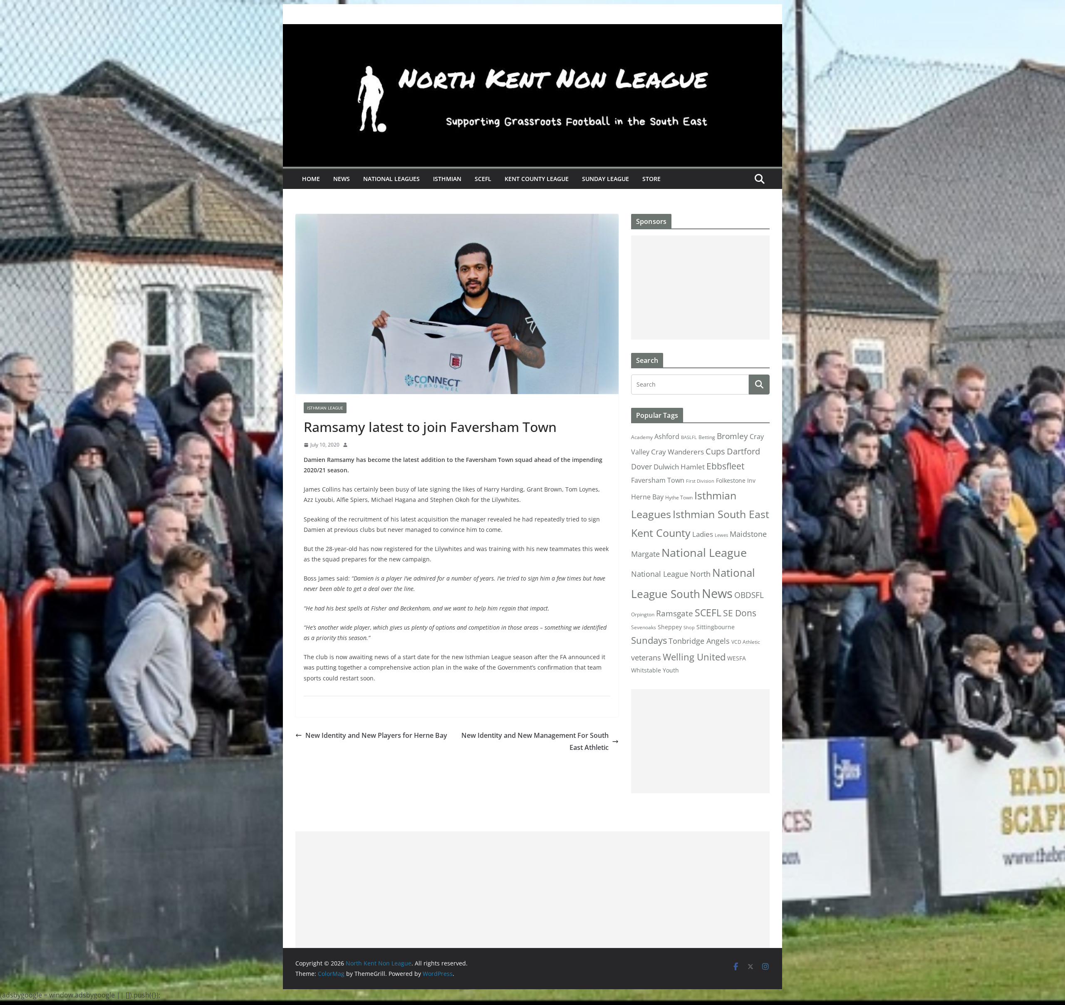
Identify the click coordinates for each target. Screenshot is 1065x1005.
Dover (641, 466)
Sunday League (605, 179)
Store (651, 179)
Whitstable (646, 670)
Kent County (661, 533)
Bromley (732, 436)
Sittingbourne (715, 627)
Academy (642, 437)
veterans (646, 657)
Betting (706, 437)
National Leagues (391, 179)
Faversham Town (657, 480)
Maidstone (748, 534)
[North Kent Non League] (532, 30)
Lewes (721, 535)
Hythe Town (679, 497)
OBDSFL (749, 595)
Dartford (743, 451)
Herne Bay (647, 496)
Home (311, 179)
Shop (689, 627)
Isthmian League (325, 408)
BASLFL (689, 437)
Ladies (702, 534)
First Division (700, 481)
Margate (645, 553)
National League (704, 552)
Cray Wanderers (677, 452)
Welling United (694, 657)
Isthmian (447, 179)
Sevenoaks (643, 627)
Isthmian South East (721, 514)
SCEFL (483, 179)
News (341, 179)
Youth (671, 670)
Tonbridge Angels (699, 640)
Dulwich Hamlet (679, 466)
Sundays (649, 640)
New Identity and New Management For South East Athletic (535, 741)
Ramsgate (674, 613)
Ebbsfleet (725, 466)
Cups (715, 451)
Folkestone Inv (735, 480)
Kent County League (537, 179)
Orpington (642, 614)
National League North (671, 574)
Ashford (666, 436)
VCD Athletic (745, 641)
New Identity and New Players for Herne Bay (376, 735)
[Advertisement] (700, 288)
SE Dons (739, 613)
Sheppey (670, 627)
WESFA (736, 658)
